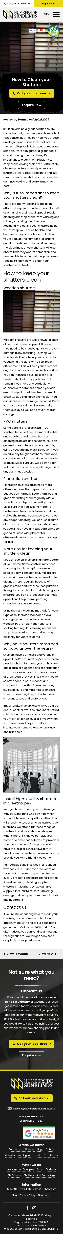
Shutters (29, 1175)
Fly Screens (14, 1175)
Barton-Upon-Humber (22, 1149)
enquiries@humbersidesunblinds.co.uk (34, 1108)
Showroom (50, 1189)
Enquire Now (31, 105)
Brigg (40, 1149)
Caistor (50, 1149)
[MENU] (56, 14)
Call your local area (17, 3)
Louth (38, 1155)
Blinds (40, 1169)
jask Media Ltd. (50, 1229)
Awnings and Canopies (20, 1169)
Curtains (51, 1169)
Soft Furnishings (45, 1175)
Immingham (25, 1155)
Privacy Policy (27, 1195)
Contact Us (44, 1195)
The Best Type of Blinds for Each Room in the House (16, 954)
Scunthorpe (51, 1155)
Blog (14, 1195)
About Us (12, 1189)
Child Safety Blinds (30, 1189)
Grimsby (10, 1155)
